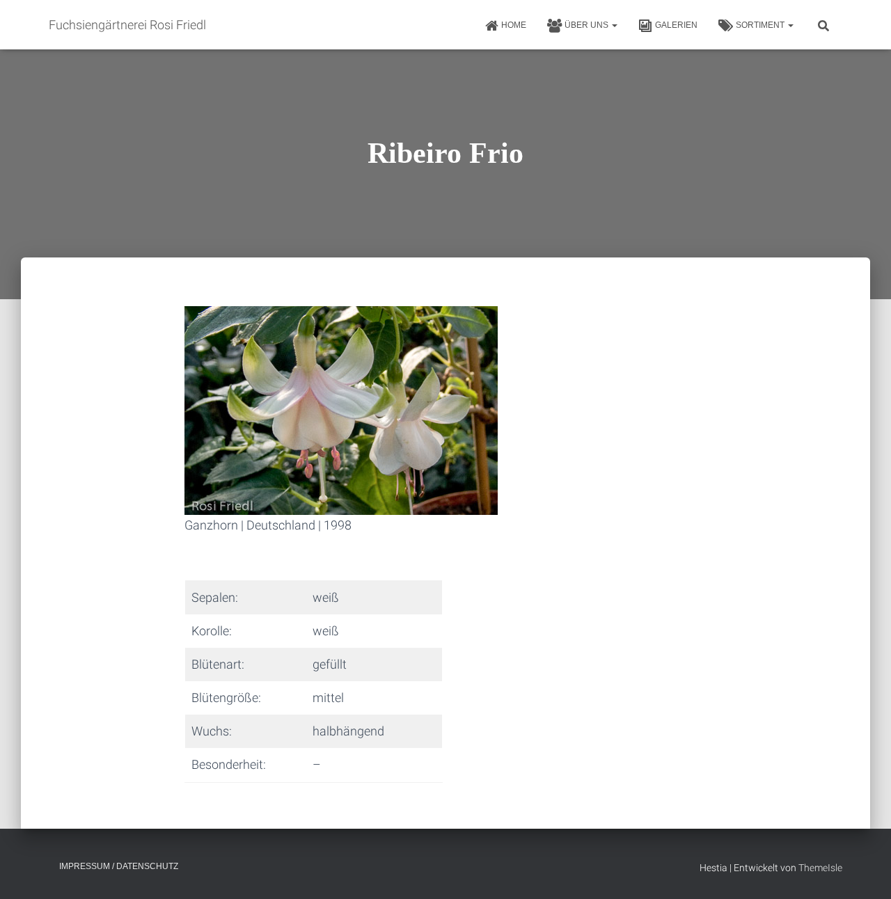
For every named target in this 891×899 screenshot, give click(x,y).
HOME (513, 25)
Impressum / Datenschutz (118, 866)
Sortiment (761, 25)
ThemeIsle (820, 867)
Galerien (676, 25)
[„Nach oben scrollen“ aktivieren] (863, 871)
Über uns (587, 25)
